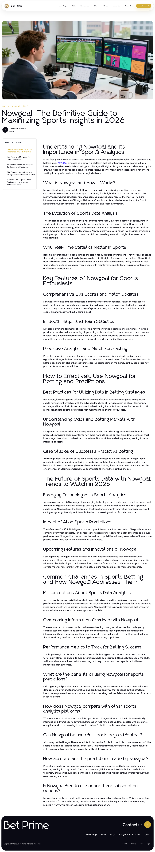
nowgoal (62, 162)
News (103, 834)
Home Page (91, 834)
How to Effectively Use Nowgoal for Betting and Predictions (20, 166)
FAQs (112, 834)
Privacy (133, 844)
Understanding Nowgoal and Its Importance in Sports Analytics (19, 150)
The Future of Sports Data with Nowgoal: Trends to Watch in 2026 (21, 173)
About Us (124, 844)
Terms (141, 844)
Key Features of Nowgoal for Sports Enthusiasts (18, 158)
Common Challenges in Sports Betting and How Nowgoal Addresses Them (19, 182)
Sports (5, 106)
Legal (148, 844)
